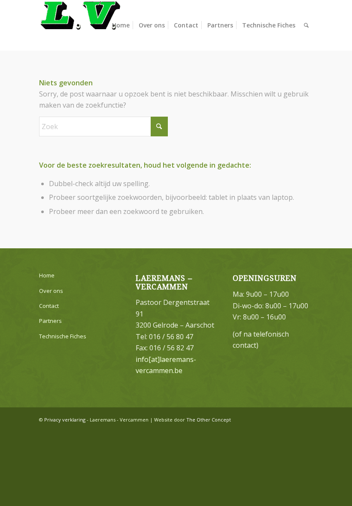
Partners (50, 321)
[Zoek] (306, 25)
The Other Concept (208, 419)
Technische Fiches (62, 336)
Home (47, 275)
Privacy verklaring (64, 419)
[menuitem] (121, 25)
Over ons (51, 291)
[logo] (80, 25)
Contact (49, 306)
